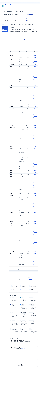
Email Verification (21, 24)
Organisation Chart (8, 24)
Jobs (5, 24)
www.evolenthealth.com (30, 14)
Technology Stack (29, 24)
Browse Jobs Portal (23, 39)
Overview (3, 24)
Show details (35, 55)
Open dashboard (4, 30)
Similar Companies (25, 24)
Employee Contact (13, 24)
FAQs (32, 24)
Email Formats (17, 24)
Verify (30, 279)
